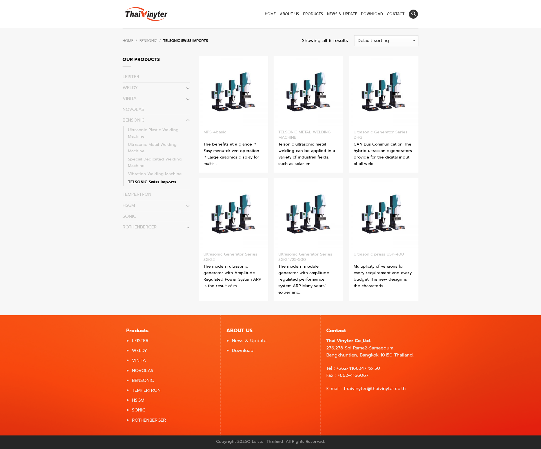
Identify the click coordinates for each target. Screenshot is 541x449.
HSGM (129, 205)
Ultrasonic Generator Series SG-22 (230, 257)
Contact (396, 14)
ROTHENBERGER (140, 227)
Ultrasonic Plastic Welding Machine (153, 133)
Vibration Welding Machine (155, 174)
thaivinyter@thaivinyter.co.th (375, 388)
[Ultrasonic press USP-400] (383, 213)
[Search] (413, 14)
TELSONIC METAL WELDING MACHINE (304, 134)
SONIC (129, 216)
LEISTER (131, 76)
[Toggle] (188, 87)
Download (372, 14)
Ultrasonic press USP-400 (379, 254)
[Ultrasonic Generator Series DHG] (383, 91)
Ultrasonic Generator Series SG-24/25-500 (305, 257)
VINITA (130, 98)
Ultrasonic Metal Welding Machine (152, 147)
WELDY (130, 87)
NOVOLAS (133, 109)
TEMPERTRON (137, 194)
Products (313, 14)
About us (289, 14)
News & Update (342, 14)
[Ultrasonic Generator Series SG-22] (233, 213)
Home (270, 14)
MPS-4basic (214, 132)
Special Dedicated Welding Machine (155, 162)
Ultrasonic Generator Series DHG (380, 134)
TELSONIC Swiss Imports (152, 182)
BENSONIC (148, 40)
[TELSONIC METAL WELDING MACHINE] (308, 91)
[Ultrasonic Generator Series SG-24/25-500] (308, 213)
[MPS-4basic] (233, 91)
